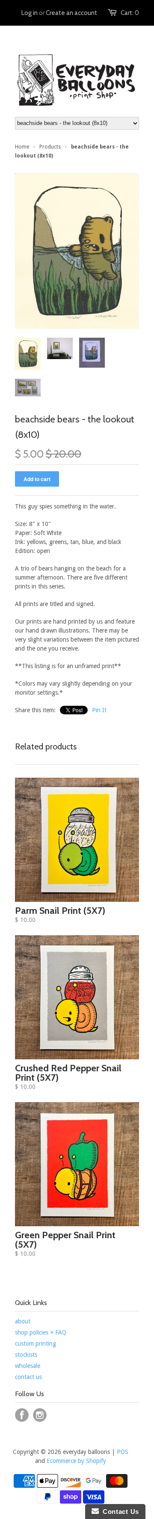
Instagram (40, 1415)
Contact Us (119, 1511)
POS (122, 1451)
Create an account (71, 13)
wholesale (27, 1365)
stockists (26, 1354)
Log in (29, 13)
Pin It (99, 710)
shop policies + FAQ (40, 1332)
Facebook (22, 1415)
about (22, 1321)
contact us (28, 1376)
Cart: (130, 13)
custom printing (35, 1343)
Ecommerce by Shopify (76, 1460)
